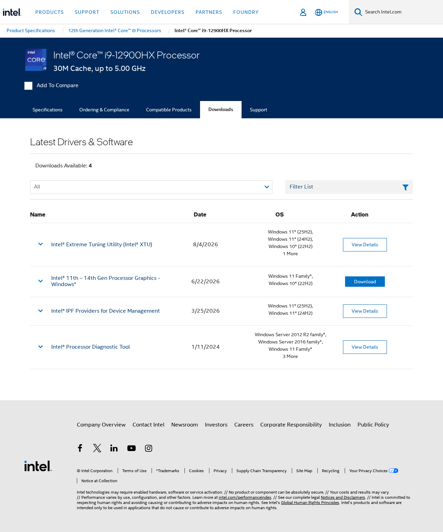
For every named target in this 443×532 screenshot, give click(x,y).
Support (258, 110)
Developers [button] (167, 12)
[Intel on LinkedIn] (114, 449)
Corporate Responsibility (291, 424)
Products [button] (49, 12)
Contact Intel (148, 424)
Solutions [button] (125, 12)
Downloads (220, 109)
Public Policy (373, 424)
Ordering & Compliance (104, 110)
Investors (216, 424)
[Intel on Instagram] (148, 449)
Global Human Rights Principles (310, 502)
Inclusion (340, 424)
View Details (365, 244)
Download (365, 281)
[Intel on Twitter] (97, 449)
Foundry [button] (246, 12)
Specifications (48, 110)
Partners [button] (209, 12)
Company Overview (101, 424)
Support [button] (87, 12)
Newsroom (184, 424)
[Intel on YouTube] (131, 449)
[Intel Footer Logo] (38, 465)
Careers (243, 424)
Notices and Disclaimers (343, 497)
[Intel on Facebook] (80, 449)
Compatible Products (169, 110)
